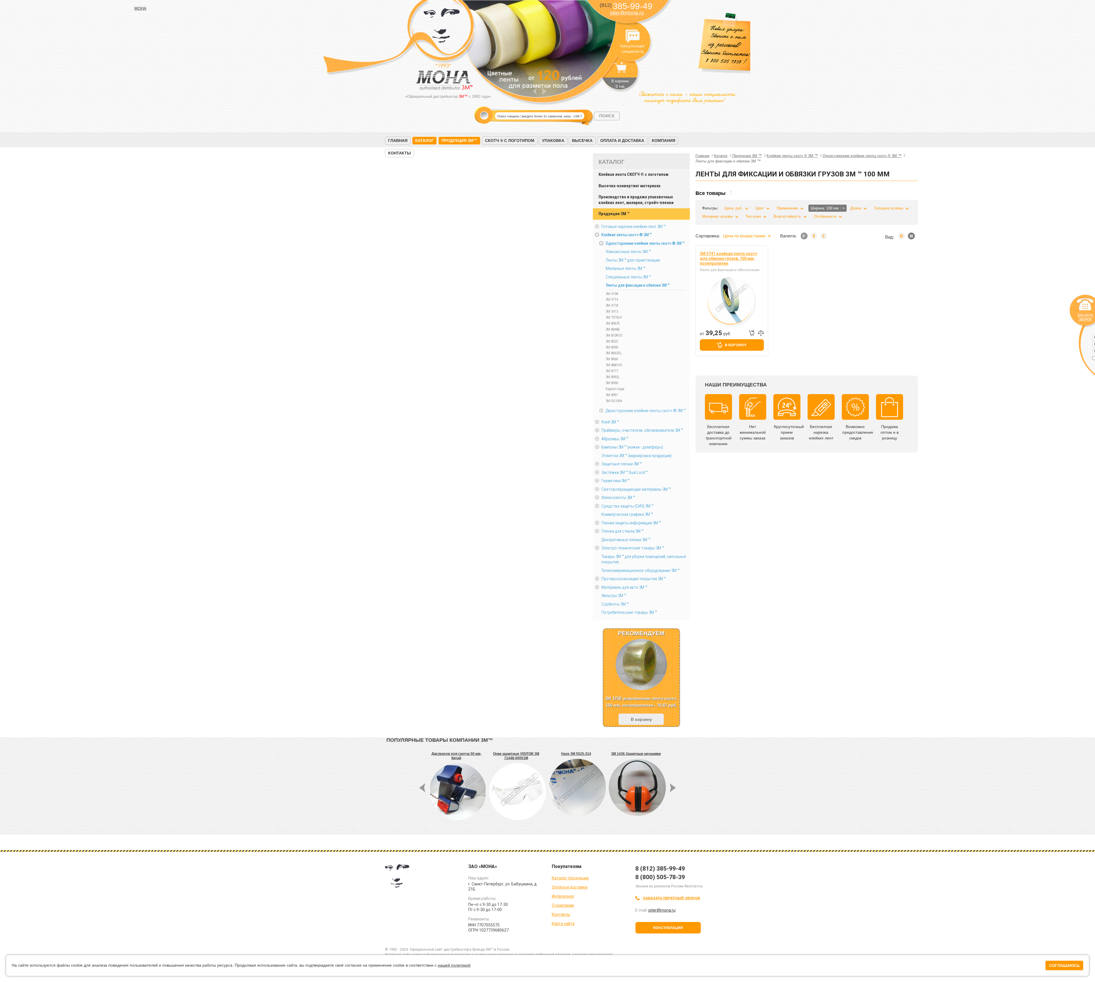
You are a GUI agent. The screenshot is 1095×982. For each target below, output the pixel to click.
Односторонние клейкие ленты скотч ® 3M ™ (645, 243)
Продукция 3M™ (459, 140)
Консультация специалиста (632, 36)
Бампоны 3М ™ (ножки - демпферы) (632, 447)
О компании (563, 905)
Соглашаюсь (1064, 965)
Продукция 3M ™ (614, 213)
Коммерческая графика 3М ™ (627, 514)
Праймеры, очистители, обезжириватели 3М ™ (642, 430)
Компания (663, 140)
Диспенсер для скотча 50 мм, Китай (456, 756)
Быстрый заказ (752, 333)
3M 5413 (612, 311)
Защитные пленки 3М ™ (621, 463)
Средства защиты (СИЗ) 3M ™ (627, 506)
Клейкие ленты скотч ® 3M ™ (626, 234)
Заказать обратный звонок (671, 898)
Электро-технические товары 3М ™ (632, 548)
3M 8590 (612, 347)
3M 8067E (613, 323)
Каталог (424, 140)
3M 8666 (612, 359)
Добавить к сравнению (761, 333)
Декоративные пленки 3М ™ (625, 539)
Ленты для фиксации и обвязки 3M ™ (638, 285)
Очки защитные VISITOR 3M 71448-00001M (516, 756)
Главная (397, 140)
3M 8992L (613, 377)
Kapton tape (615, 389)
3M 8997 (612, 395)
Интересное (563, 896)
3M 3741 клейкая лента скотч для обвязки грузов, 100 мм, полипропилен (728, 258)
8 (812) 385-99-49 (660, 868)
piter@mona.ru (627, 13)
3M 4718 (612, 305)
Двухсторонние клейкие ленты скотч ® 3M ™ (646, 410)
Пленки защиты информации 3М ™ (631, 522)
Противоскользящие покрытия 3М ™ (633, 578)
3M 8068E (613, 329)
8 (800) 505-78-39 (660, 877)
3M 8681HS (614, 365)
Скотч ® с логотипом (509, 140)
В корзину (735, 345)
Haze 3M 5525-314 (576, 754)
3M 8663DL (614, 353)
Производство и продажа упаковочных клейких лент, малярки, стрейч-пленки (636, 199)
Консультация (668, 928)
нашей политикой (454, 965)
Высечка (582, 140)
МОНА (441, 27)
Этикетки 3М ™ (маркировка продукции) (636, 455)
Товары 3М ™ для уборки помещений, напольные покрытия (643, 559)
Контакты (399, 153)
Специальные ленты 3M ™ (628, 277)
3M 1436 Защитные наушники (636, 754)
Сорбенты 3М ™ (615, 604)
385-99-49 (626, 6)
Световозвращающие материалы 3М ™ (636, 489)
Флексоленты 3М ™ (618, 497)
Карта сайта (563, 923)
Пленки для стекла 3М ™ (622, 531)
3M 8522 (612, 341)
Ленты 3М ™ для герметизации (633, 260)
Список (901, 236)
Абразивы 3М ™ (614, 438)
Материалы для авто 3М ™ (624, 587)
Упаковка (553, 140)
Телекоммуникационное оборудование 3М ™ (640, 570)
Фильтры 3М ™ (613, 595)
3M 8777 (612, 371)
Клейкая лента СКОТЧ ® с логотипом (633, 174)
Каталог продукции (570, 878)
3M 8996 (612, 383)
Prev (534, 91)
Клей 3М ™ (610, 422)
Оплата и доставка (622, 140)
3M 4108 (612, 294)
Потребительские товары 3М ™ (629, 612)
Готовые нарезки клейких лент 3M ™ (633, 226)
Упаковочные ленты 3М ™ (628, 251)
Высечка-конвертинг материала (629, 185)
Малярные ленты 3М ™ (625, 268)
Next (544, 91)
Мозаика (911, 236)
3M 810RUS (614, 335)
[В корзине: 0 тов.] (620, 70)
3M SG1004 (614, 401)
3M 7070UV (614, 317)
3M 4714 (612, 299)
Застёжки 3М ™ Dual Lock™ (624, 472)
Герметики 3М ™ (615, 480)
